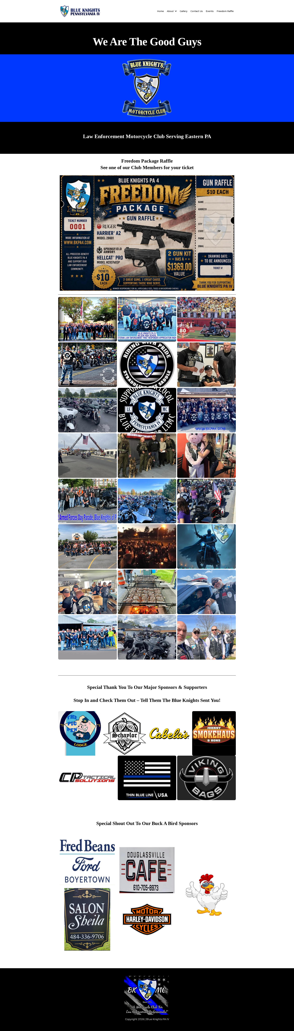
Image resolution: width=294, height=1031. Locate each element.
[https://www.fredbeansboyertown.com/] (87, 862)
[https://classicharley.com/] (147, 919)
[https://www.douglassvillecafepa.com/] (147, 870)
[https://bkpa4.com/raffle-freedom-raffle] (147, 233)
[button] (175, 11)
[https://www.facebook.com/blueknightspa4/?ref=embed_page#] (147, 995)
